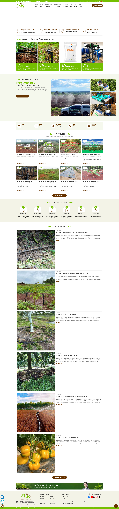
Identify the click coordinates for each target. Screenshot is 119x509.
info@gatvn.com (66, 498)
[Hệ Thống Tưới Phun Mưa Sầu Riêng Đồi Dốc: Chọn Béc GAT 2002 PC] (36, 290)
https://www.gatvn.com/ (67, 503)
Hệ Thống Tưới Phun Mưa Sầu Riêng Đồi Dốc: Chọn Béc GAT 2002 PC (72, 273)
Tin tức (86, 1)
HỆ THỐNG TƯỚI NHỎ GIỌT (48, 5)
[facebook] (2, 497)
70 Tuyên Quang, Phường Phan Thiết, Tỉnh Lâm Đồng (73, 501)
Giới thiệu (82, 1)
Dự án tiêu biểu (59, 134)
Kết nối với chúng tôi (94, 494)
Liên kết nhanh (44, 494)
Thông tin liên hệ (65, 494)
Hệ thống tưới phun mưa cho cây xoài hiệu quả (66, 355)
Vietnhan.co (100, 507)
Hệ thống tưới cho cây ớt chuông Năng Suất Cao (67, 437)
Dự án (51, 496)
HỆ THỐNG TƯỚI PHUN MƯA (57, 5)
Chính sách (52, 503)
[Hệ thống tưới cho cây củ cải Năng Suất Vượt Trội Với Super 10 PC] (36, 412)
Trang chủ (42, 496)
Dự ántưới (41, 5)
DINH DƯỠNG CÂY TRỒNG (65, 5)
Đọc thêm (58, 240)
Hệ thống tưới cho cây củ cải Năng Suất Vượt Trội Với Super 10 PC (71, 396)
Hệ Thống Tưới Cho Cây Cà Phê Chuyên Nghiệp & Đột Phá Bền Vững (72, 232)
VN (99, 1)
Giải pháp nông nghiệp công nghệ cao (38, 39)
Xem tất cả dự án (59, 195)
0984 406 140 (65, 496)
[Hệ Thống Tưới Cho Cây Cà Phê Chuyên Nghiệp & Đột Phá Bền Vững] (36, 249)
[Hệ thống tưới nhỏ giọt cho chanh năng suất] (36, 330)
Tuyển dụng (91, 1)
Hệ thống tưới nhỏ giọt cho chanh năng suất (66, 314)
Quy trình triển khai (59, 203)
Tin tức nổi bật (59, 227)
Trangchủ (36, 5)
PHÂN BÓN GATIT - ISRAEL (73, 5)
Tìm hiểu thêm (21, 96)
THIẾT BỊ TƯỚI (80, 5)
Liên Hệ (96, 1)
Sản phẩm (52, 498)
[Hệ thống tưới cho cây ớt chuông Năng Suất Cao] (36, 453)
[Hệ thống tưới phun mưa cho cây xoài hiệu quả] (36, 371)
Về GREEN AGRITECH (30, 80)
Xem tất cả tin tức (58, 477)
